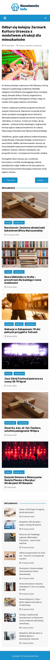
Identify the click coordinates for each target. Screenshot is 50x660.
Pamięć (8, 223)
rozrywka (28, 45)
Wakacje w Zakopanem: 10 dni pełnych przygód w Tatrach (22, 331)
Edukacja (9, 324)
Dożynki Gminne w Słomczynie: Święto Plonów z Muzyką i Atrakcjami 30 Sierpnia (23, 480)
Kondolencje (10, 423)
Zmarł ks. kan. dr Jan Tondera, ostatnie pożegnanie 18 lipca (22, 429)
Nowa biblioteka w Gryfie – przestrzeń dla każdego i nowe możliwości (22, 279)
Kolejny (40, 180)
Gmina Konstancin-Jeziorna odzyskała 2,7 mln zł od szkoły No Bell (32, 587)
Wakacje (19, 324)
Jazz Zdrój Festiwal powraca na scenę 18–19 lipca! (23, 380)
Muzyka (8, 373)
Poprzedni (11, 180)
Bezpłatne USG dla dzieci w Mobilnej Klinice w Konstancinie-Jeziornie (30, 636)
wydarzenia (37, 45)
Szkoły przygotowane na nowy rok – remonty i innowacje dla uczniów (32, 556)
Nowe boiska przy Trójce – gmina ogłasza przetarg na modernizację (30, 602)
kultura (21, 45)
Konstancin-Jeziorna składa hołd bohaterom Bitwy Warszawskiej (24, 229)
